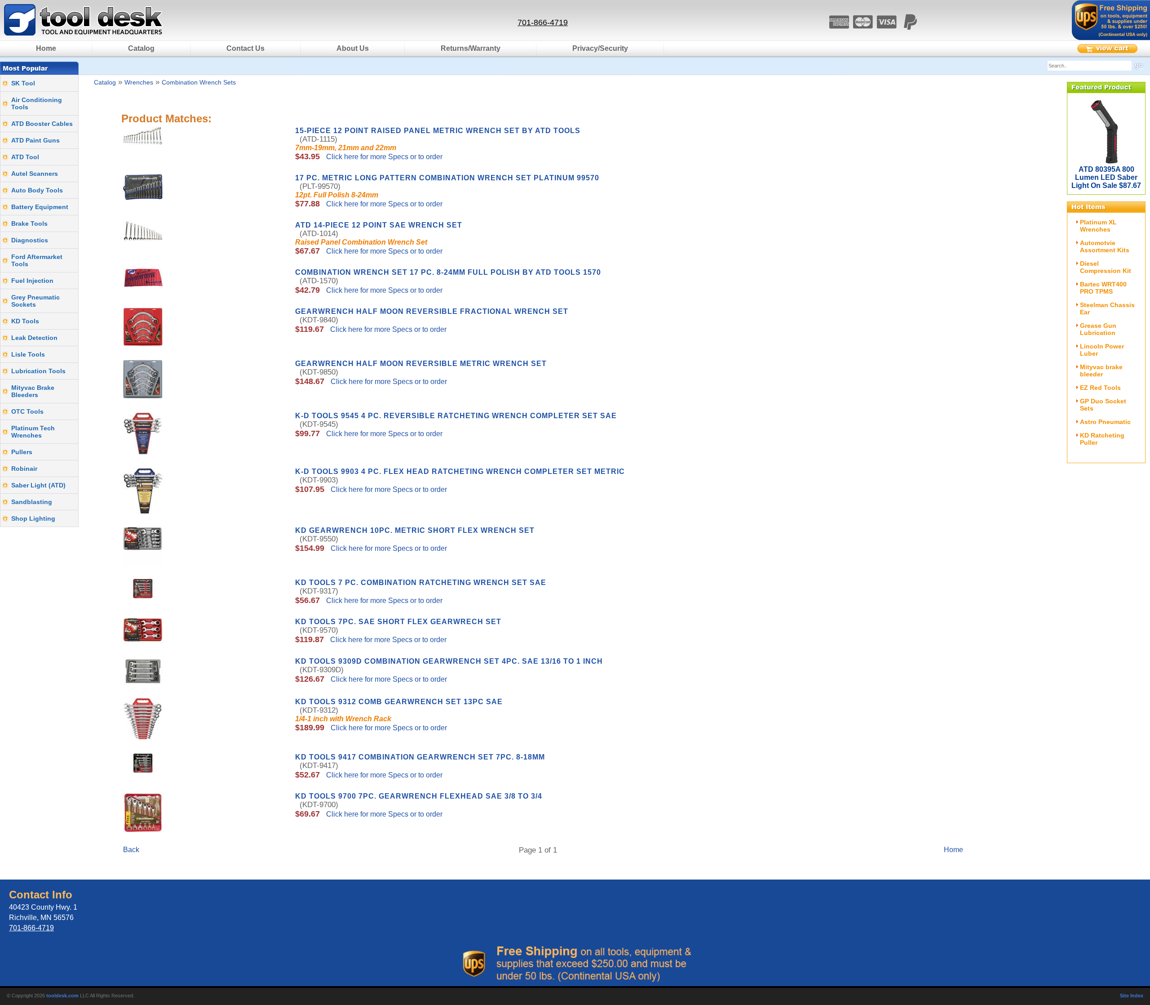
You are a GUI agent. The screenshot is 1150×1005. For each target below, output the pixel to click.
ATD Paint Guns (35, 140)
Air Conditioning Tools (36, 103)
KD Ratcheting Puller (1102, 439)
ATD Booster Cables (42, 123)
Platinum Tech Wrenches (33, 431)
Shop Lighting (33, 518)
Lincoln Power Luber (1102, 350)
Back (131, 849)
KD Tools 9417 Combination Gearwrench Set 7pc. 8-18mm (420, 757)
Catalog (141, 48)
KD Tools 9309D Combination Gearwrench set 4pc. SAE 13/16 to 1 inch (449, 661)
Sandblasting (31, 501)
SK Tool (23, 83)
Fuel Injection (32, 280)
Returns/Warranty (470, 48)
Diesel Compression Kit (1105, 267)
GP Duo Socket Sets (1103, 405)
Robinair (24, 468)
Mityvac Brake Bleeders (32, 391)
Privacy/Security (600, 48)
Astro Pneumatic (1105, 421)
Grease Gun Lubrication (1098, 329)
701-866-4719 (543, 22)
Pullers (21, 452)
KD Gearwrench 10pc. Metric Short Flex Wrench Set (415, 530)
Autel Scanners (34, 173)
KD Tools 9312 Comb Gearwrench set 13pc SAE (399, 702)
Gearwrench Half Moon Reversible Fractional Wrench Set (431, 311)
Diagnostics (29, 240)
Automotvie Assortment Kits (1104, 246)
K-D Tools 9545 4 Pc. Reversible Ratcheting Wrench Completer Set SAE (456, 416)
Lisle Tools (28, 354)
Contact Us (245, 48)
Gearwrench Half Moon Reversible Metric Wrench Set (421, 363)
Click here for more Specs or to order (383, 157)
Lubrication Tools (38, 371)
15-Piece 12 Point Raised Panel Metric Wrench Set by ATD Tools (437, 130)
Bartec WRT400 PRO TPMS (1103, 288)
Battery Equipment (39, 206)
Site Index (1131, 995)
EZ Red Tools (1100, 387)
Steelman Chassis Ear (1107, 308)
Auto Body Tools (37, 190)
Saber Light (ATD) (38, 485)
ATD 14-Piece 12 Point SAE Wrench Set (378, 225)
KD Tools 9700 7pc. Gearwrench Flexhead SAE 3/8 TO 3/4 (418, 796)
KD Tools (25, 321)
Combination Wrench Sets (199, 82)
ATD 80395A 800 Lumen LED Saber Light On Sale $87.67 (1106, 177)
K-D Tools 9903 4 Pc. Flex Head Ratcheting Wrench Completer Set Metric (460, 471)
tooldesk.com (62, 995)
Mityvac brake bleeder (1101, 370)
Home (46, 48)
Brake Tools (29, 223)
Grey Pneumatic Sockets (35, 301)
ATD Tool (25, 157)
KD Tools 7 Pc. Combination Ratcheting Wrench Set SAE (420, 582)
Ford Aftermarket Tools (36, 260)
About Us (352, 48)
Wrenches (138, 82)
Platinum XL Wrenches (1098, 226)
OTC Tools (27, 411)
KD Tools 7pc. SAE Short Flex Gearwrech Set (398, 621)
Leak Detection (34, 337)
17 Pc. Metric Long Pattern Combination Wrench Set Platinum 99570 (447, 178)
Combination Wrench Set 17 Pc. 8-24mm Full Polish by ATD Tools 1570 (448, 272)
